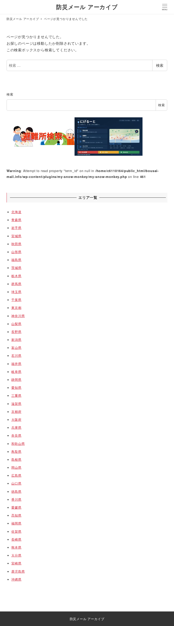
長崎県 (16, 539)
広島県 (16, 475)
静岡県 (16, 379)
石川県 (16, 355)
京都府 (16, 411)
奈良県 (16, 435)
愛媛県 (16, 507)
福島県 (16, 259)
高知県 (16, 515)
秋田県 (16, 244)
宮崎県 (16, 563)
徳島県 (16, 491)
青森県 (16, 219)
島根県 (16, 459)
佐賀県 (16, 531)
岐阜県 (16, 371)
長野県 (16, 331)
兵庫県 (16, 427)
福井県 (16, 363)
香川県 (16, 499)
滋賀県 (16, 403)
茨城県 (16, 267)
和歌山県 (18, 443)
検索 (159, 65)
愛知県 (16, 387)
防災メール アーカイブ (87, 7)
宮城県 (16, 236)
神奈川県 (18, 315)
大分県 (16, 555)
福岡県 (16, 523)
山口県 (16, 483)
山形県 (16, 251)
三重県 (16, 395)
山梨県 (16, 323)
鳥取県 (16, 451)
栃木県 (16, 276)
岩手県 (16, 227)
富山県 (16, 347)
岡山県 (16, 467)
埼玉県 (16, 291)
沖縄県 (16, 579)
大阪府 (16, 419)
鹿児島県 (18, 571)
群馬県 (16, 283)
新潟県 (16, 339)
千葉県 (16, 299)
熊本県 (16, 547)
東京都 (16, 307)
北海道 (16, 211)
